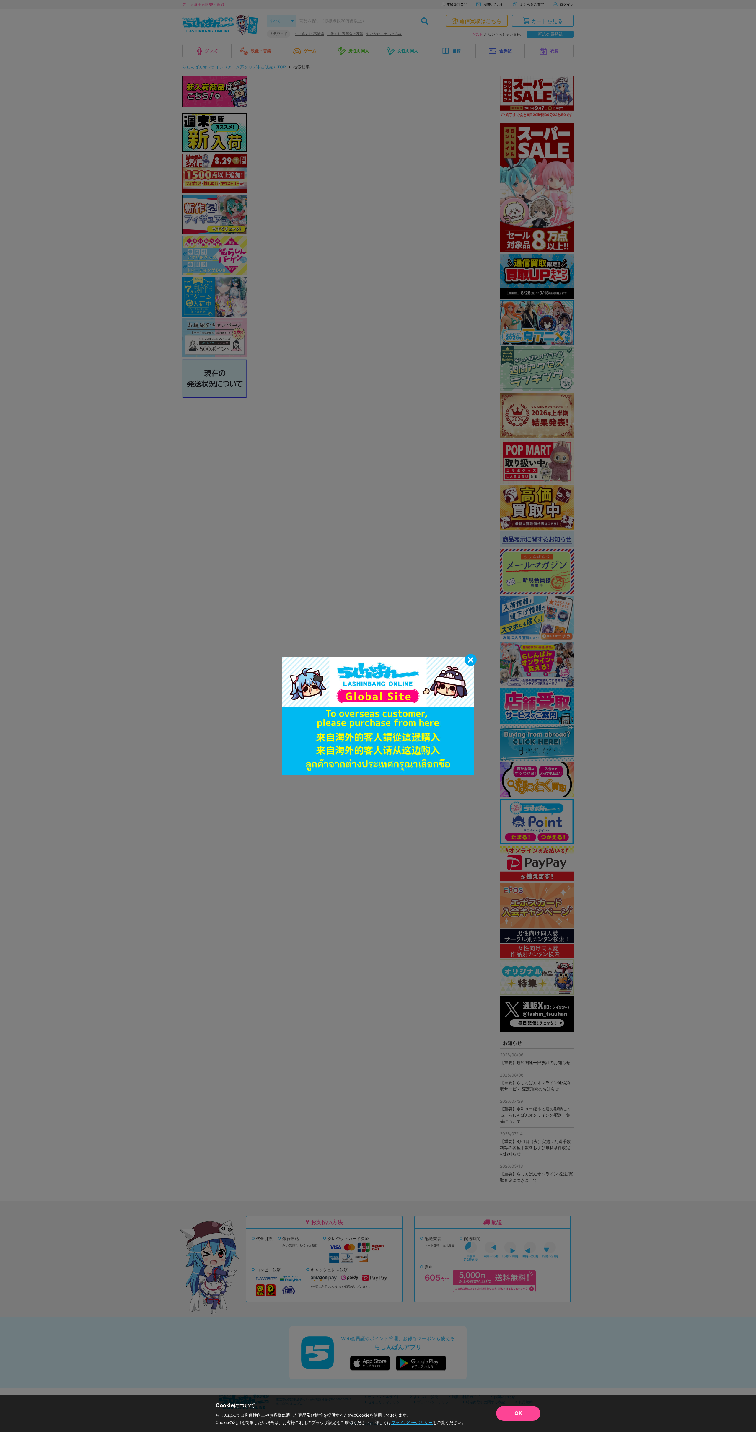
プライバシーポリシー (412, 1422)
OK (518, 1413)
